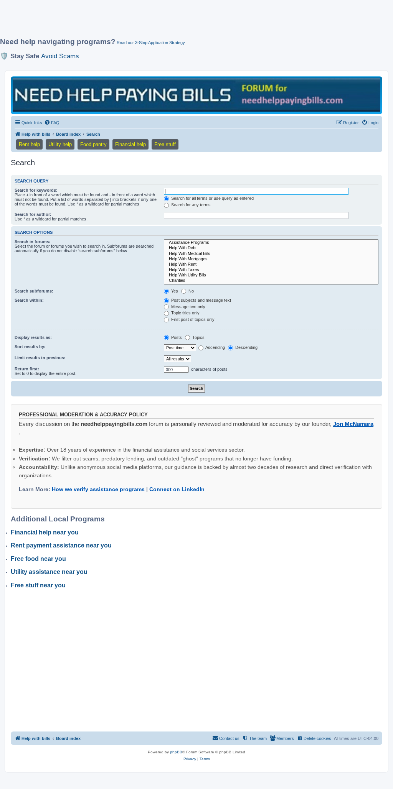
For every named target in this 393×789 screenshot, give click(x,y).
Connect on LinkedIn (177, 489)
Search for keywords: (36, 190)
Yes (174, 291)
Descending (246, 347)
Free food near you (38, 559)
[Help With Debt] (271, 248)
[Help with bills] (196, 94)
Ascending (215, 347)
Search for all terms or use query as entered (212, 198)
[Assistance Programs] (271, 242)
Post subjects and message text (200, 300)
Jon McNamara (353, 424)
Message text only (187, 306)
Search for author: (33, 214)
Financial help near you (45, 532)
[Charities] (271, 280)
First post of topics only (192, 319)
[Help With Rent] (271, 264)
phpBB (176, 752)
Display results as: (33, 337)
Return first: (27, 369)
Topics (198, 337)
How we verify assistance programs (98, 489)
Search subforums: (34, 291)
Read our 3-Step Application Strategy (151, 42)
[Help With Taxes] (271, 270)
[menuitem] (51, 122)
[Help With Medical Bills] (271, 253)
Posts (176, 337)
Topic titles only (185, 313)
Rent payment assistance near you (61, 545)
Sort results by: (30, 346)
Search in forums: (33, 241)
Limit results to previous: (40, 357)
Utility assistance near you (49, 572)
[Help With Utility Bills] (271, 275)
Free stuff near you (38, 585)
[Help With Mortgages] (271, 259)
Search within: (29, 300)
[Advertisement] (186, 22)
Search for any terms (190, 204)
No (190, 291)
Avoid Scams (60, 56)
